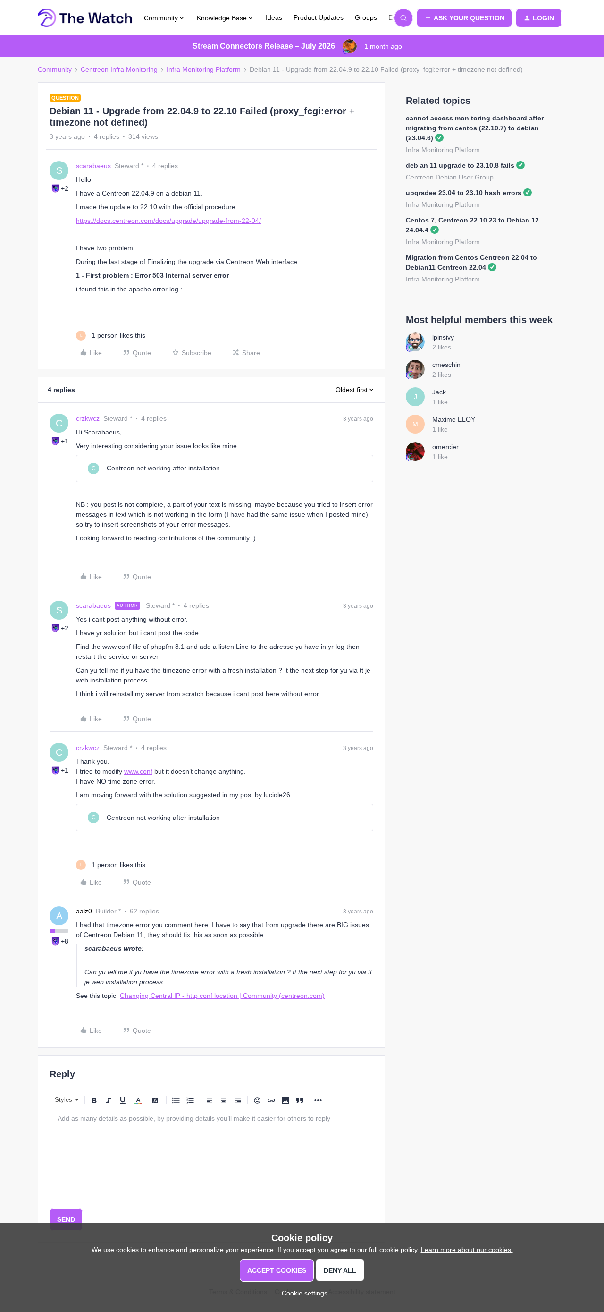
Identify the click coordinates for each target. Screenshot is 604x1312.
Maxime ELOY (453, 419)
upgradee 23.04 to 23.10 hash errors (463, 192)
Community (55, 69)
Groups (366, 17)
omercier (445, 447)
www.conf (138, 771)
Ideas (274, 17)
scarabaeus (93, 166)
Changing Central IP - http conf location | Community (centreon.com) (222, 995)
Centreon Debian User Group (450, 177)
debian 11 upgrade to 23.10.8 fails (460, 165)
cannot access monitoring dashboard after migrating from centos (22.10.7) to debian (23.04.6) (475, 128)
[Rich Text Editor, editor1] (211, 1156)
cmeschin (446, 364)
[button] (464, 18)
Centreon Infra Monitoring (119, 69)
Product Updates (319, 17)
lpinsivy (443, 337)
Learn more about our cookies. (467, 1249)
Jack (439, 392)
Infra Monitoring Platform (204, 69)
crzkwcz (88, 418)
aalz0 (84, 911)
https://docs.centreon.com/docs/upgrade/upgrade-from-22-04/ (168, 220)
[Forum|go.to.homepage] (85, 18)
